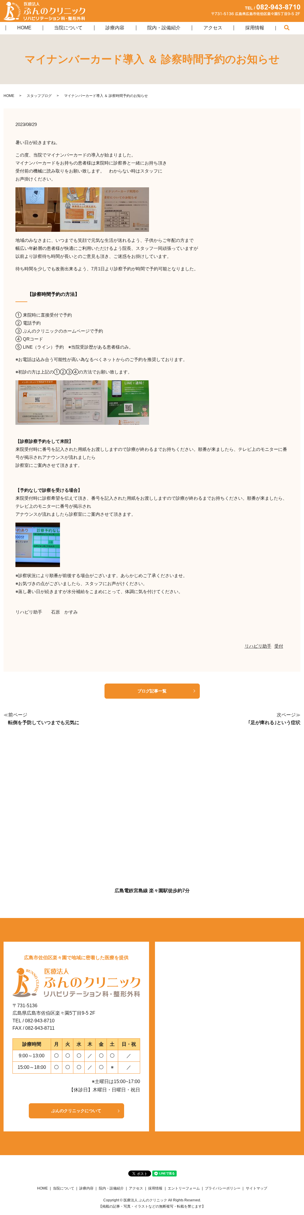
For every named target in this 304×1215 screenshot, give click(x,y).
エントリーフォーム (184, 1188)
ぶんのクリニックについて (76, 1110)
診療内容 (114, 27)
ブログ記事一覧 (152, 691)
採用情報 (254, 27)
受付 (278, 646)
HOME (24, 27)
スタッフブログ (39, 96)
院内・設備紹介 (163, 27)
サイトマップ (256, 1188)
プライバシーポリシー (222, 1188)
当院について (68, 27)
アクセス (212, 27)
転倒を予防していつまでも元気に (43, 722)
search (292, 28)
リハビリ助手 (258, 646)
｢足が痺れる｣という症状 (274, 722)
